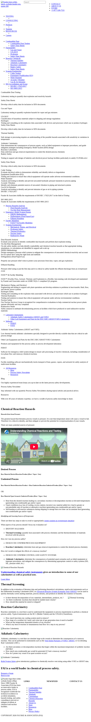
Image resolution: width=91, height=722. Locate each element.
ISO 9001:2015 (16, 88)
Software (9, 321)
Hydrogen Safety (16, 229)
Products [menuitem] (9, 25)
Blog (12, 370)
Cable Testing (15, 73)
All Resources (11, 368)
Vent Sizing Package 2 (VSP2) (56, 641)
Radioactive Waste (17, 236)
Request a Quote (7, 673)
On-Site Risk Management (20, 210)
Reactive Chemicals (13, 58)
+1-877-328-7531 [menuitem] (58, 10)
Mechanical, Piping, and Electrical (23, 227)
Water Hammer (16, 78)
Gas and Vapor (16, 50)
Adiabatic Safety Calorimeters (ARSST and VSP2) (29, 317)
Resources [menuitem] (32, 707)
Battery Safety (15, 67)
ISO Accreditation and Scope (16, 84)
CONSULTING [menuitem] (12, 20)
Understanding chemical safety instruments (22, 572)
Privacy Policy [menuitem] (34, 711)
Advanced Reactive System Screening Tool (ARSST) (57, 591)
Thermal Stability (16, 61)
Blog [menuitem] (30, 709)
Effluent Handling (17, 219)
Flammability (11, 48)
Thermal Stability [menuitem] (35, 692)
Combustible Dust (12, 41)
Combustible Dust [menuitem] (35, 688)
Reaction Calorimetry (18, 65)
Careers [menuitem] (8, 35)
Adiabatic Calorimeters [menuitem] (33, 695)
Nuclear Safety (16, 233)
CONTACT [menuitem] (55, 4)
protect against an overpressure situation (59, 521)
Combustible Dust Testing (20, 43)
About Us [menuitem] (32, 703)
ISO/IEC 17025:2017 (18, 86)
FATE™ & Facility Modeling (21, 223)
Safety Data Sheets (17, 46)
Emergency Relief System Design (18, 212)
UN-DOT (14, 52)
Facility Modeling (12, 221)
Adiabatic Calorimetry (18, 63)
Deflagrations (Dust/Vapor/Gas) (22, 216)
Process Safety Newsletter (20, 372)
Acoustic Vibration (17, 80)
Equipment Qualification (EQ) (21, 75)
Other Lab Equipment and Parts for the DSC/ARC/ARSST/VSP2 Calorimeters (40, 319)
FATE (12, 325)
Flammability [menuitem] (33, 690)
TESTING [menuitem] (10, 16)
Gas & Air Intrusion (17, 82)
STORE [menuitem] (54, 8)
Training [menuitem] (9, 29)
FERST (13, 323)
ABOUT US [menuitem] (56, 6)
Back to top (5, 675)
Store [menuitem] (30, 705)
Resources (14, 375)
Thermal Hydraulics (17, 231)
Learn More (5, 579)
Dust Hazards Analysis (18, 208)
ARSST (71, 641)
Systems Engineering (13, 71)
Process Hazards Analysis (15, 206)
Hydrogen (14, 54)
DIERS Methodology (18, 214)
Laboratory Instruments (14, 315)
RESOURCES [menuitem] (11, 31)
